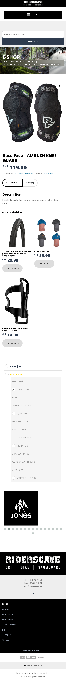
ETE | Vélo (18, 173)
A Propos (6, 634)
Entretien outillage (21, 405)
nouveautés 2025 (20, 421)
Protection (29, 173)
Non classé (17, 381)
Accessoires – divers (26, 478)
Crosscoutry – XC (20, 454)
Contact (5, 640)
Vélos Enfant (18, 470)
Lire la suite (12, 268)
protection (48, 173)
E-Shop (5, 609)
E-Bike (14, 397)
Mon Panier (7, 619)
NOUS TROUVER (34, 665)
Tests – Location (9, 624)
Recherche (33, 41)
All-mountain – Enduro (23, 462)
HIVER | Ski (16, 366)
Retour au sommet (32, 650)
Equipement (22, 413)
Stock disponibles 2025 (23, 437)
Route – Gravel (19, 429)
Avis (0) (30, 182)
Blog (4, 630)
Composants (23, 389)
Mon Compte (8, 614)
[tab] (12, 183)
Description (12, 182)
